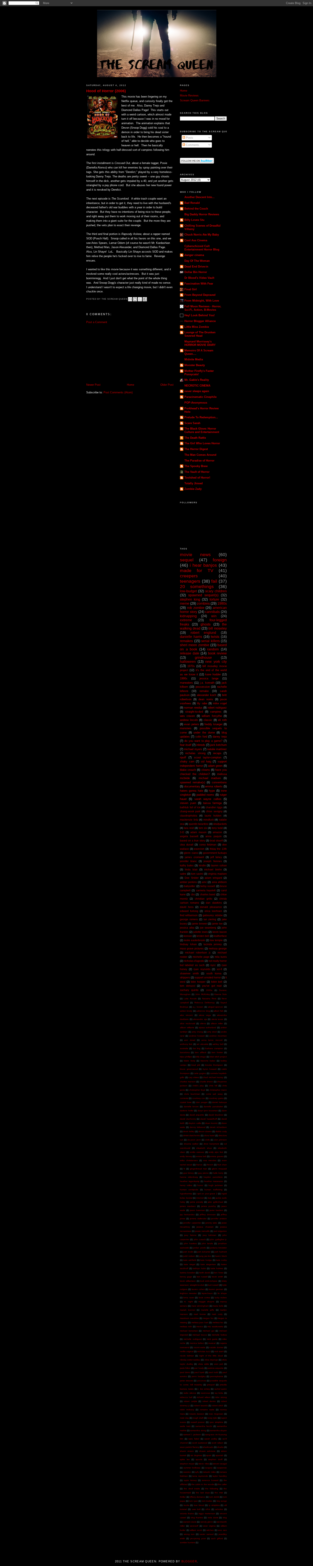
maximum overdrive (189, 1318)
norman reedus (193, 707)
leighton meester (188, 1293)
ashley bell (217, 1044)
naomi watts (199, 1347)
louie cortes (204, 1297)
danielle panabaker (213, 1106)
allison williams (187, 1027)
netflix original (186, 1351)
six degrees (196, 1455)
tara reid (189, 828)
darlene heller (187, 1110)
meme (184, 603)
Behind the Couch (196, 208)
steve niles (203, 1463)
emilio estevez (197, 1152)
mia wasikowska (215, 1326)
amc (204, 882)
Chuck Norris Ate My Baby (201, 234)
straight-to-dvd (194, 711)
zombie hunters (187, 1542)
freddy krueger (213, 724)
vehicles (219, 1509)
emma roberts (214, 786)
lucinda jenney (213, 944)
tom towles (207, 1501)
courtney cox (198, 1098)
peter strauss (186, 1380)
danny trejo (220, 736)
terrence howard (210, 1480)
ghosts (206, 624)
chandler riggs (214, 807)
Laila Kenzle (190, 998)
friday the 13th (218, 848)
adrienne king (203, 1011)
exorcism (199, 848)
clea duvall (186, 844)
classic (208, 720)
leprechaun (207, 1293)
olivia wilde (203, 1364)
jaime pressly (196, 1202)
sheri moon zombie (194, 645)
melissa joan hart (199, 1322)
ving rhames (197, 1517)
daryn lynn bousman (208, 1110)
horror (200, 1185)
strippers (185, 977)
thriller (183, 1497)
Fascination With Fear (198, 283)
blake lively (189, 1061)
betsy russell (207, 886)
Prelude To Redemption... (201, 417)
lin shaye (222, 1293)
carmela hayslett (205, 890)
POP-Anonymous (195, 402)
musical (211, 1343)
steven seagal (220, 1463)
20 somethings (197, 586)
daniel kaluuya (219, 1102)
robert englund (203, 632)
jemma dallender (198, 1218)
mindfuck (208, 819)
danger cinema (194, 255)
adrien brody (186, 1011)
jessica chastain (205, 1227)
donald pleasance (211, 907)
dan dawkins (214, 902)
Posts (189, 137)
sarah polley (210, 1439)
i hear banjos (203, 565)
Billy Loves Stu (194, 219)
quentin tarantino (198, 824)
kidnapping (188, 616)
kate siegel (189, 1264)
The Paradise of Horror (199, 460)
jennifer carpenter (192, 1223)
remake (204, 691)
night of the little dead (211, 1356)
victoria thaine (187, 1513)
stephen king (190, 599)
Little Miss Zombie (196, 326)
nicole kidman (187, 1356)
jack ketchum (218, 744)
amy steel (212, 1032)
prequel (211, 1384)
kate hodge (206, 1260)
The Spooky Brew (196, 466)
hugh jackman (215, 1185)
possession (203, 686)
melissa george (218, 948)
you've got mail (212, 985)
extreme (186, 620)
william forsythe (212, 716)
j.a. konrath (207, 682)
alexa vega (205, 1015)
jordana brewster (218, 1248)
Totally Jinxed (193, 483)
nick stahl (219, 1351)
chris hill (213, 1085)
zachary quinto (189, 990)
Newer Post (93, 384)
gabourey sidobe (213, 915)
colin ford (201, 736)
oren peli (218, 1364)
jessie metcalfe (202, 1231)
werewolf (194, 1526)
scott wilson (217, 1443)
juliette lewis (200, 931)
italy (210, 1198)
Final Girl (190, 289)
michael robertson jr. (198, 952)
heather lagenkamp (190, 1181)
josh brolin (188, 1252)
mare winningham (200, 1306)
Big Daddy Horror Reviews (201, 214)
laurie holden (213, 815)
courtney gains (216, 1098)
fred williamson (189, 915)
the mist (219, 1492)
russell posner (198, 1422)
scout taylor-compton (207, 757)
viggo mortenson (206, 1513)
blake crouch (188, 769)
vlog (225, 1517)
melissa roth (186, 1326)
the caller (222, 1484)
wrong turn (189, 1534)
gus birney (188, 1173)
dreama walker (191, 1144)
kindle (202, 865)
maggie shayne (206, 1301)
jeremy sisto (211, 1223)
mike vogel (220, 703)
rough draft (198, 1418)
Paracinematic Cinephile (200, 396)
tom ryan (193, 1501)
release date (189, 653)
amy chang (197, 1032)
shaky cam (187, 761)
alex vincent (186, 1015)
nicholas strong (195, 753)
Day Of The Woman (197, 260)
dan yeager (202, 1102)
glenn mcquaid (219, 1169)
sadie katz (185, 1426)
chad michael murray (213, 1077)
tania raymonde (200, 1476)
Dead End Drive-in (196, 266)
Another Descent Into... (199, 197)
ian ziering (210, 919)
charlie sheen (206, 1081)
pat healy (199, 1368)
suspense (222, 1468)
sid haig (206, 761)
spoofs (199, 1459)
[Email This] (130, 299)
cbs (193, 894)
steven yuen (188, 803)
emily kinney (186, 1156)
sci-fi (219, 969)
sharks (220, 1447)
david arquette (197, 1115)
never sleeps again (196, 391)
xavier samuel (207, 1534)
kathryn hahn (199, 1268)
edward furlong (189, 911)
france (199, 1164)
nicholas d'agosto (194, 960)
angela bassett (189, 836)
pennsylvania (216, 1376)
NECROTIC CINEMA (197, 385)
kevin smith (217, 1277)
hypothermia (186, 1193)
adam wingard (213, 877)
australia (184, 1048)
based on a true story (192, 840)
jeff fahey (216, 857)
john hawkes (190, 1243)
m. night (188, 1301)
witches (210, 1530)
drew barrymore (211, 1144)
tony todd (217, 828)
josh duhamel (203, 1252)
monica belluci (197, 1343)
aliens (203, 1023)
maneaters (186, 682)
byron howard (210, 1069)
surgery (208, 1468)
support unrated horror (208, 977)
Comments (192, 145)
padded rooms (205, 794)
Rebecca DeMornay (204, 1002)
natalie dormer (216, 1347)
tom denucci (187, 985)
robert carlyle (190, 1401)
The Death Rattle (195, 437)
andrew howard (197, 1036)
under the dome (204, 732)
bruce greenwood (189, 1069)
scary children (216, 591)
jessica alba (187, 927)
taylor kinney (190, 1480)
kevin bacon (219, 931)
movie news (195, 554)
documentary (192, 786)
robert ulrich (218, 1405)
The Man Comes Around (200, 454)
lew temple (216, 940)
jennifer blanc (188, 861)
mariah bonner (187, 1310)
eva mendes (209, 1160)
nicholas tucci (203, 1351)
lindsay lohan (188, 944)
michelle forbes (219, 1335)
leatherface (220, 936)
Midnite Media (193, 359)
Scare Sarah (192, 423)
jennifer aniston (219, 1218)
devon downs (205, 1131)
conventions (219, 782)
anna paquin (213, 836)
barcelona (185, 1052)
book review (217, 653)
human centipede (189, 1189)
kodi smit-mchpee (208, 1281)
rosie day (184, 1418)
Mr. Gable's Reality (196, 379)
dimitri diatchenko (191, 1135)
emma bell (201, 1156)
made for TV (196, 570)
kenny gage (186, 1277)
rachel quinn (220, 1389)
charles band (207, 894)
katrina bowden (187, 1272)
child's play (198, 1085)
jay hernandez (187, 1214)
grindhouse (203, 657)
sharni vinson (187, 1451)
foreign (220, 559)
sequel (187, 559)
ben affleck (200, 1052)
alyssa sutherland (207, 1027)
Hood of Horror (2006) (106, 91)
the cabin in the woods (202, 1484)
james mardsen (188, 1206)
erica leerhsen (213, 911)
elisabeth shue (204, 1148)
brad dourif (216, 840)
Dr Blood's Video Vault (199, 277)
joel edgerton (220, 1231)
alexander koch (206, 695)
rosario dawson (196, 1414)
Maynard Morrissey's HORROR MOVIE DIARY (200, 343)
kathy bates (187, 865)
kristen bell (203, 936)
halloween (188, 661)
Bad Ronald (192, 202)
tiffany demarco (197, 1497)
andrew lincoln (189, 720)
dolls (207, 1140)
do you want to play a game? (203, 740)
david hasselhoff (208, 1119)
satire (183, 873)
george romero (189, 919)
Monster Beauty (194, 365)
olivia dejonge (211, 1360)
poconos (201, 1380)
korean (188, 936)
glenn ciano (191, 852)
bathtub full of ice (190, 807)
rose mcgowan (216, 1414)
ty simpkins (214, 1505)
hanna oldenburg (189, 1177)
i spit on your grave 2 (206, 1193)
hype (212, 790)
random (213, 649)
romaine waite (207, 1409)
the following (211, 1488)
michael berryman (189, 1331)
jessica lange (209, 678)
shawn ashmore (207, 1451)
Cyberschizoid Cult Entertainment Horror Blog (201, 247)
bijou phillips (186, 1057)
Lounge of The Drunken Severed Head (199, 334)
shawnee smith (189, 973)
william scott (196, 1530)
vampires (215, 711)
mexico (199, 1326)
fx (184, 1169)
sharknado (208, 1447)
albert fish (218, 1011)
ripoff (183, 757)
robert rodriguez (217, 707)
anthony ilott (186, 1044)
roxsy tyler (212, 1418)
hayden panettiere (213, 1177)
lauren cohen (198, 1289)
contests (184, 1098)
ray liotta (219, 1393)
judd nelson (189, 1256)
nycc (213, 965)
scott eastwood (199, 1443)
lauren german (216, 1289)
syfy (197, 1472)
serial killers (210, 641)
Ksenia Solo (220, 994)
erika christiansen (189, 1160)
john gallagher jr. (218, 1239)
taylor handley (219, 1476)
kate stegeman (208, 1264)
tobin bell (217, 981)
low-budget (188, 591)
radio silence (190, 1393)
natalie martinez (217, 749)
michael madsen (210, 778)
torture (214, 599)
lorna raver (188, 1297)
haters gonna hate (191, 790)
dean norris (205, 699)
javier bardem (216, 1210)
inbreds (200, 744)
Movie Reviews (189, 95)
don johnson (220, 1140)
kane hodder (213, 674)
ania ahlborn (219, 882)
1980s (222, 603)
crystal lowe (186, 1102)
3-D (182, 832)
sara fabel (193, 1439)
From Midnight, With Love (201, 300)
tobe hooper (198, 981)
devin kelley (189, 1131)
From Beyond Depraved (199, 294)
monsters (185, 728)
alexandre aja (200, 1019)
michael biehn (213, 869)
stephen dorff (215, 1459)
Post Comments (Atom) (118, 392)
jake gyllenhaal (215, 1202)
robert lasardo (201, 1405)
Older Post (167, 384)
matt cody (217, 1314)
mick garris (212, 1339)
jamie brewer (199, 923)
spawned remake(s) (192, 782)
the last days (203, 1492)
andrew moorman (218, 1036)
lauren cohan (219, 865)
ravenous (205, 1393)
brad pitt (195, 1065)
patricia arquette (216, 1368)
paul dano (185, 1372)
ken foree (219, 1272)
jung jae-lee (205, 1256)
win (214, 616)
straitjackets (220, 824)
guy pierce (203, 1173)
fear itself (185, 744)
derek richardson (218, 1127)
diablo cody (221, 1131)
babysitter (189, 886)
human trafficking (213, 1189)
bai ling (196, 1048)
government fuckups (215, 852)
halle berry (218, 1173)
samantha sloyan (218, 1430)
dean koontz (211, 1123)
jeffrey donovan (208, 1214)
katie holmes (217, 1268)
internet (200, 1198)
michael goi (208, 1331)
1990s (183, 678)
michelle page (201, 956)
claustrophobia (188, 815)
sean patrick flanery (189, 1447)
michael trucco (199, 1335)
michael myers (193, 749)
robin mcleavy (187, 1409)
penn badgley (199, 1376)
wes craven (187, 716)
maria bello (218, 1306)
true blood (199, 1505)
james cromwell (194, 857)
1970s (191, 666)
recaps (217, 753)
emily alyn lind (216, 1152)
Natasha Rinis (209, 998)
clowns (205, 769)
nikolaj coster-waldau (190, 1360)
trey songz (222, 1501)
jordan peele (199, 1248)
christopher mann (218, 1090)
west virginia (209, 1526)
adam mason (198, 832)
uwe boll (196, 1509)
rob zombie (195, 608)
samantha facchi (203, 1426)
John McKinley (202, 994)
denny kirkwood (197, 1127)
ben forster (217, 1052)
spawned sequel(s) (203, 595)
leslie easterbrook (194, 940)
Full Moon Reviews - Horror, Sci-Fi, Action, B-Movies (202, 308)
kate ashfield (189, 1260)
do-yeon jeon (194, 1140)
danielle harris (191, 636)
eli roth (222, 720)
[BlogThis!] (135, 299)
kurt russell (213, 1285)
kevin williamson (188, 1281)
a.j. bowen (198, 1007)
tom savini (197, 873)
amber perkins (188, 882)
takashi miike (209, 1472)
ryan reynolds (202, 969)
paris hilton (185, 1368)
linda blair (191, 869)
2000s (209, 990)
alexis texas (217, 1019)
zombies (203, 603)
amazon (217, 832)
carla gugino (200, 1073)
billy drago (201, 1057)
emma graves (217, 1156)
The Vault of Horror (197, 471)
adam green (215, 765)
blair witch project (218, 1057)
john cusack (200, 1239)
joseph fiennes (213, 861)
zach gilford (217, 1538)
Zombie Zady (193, 488)
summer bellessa (192, 1468)
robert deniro (209, 1401)
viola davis (213, 1517)
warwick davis (189, 1522)
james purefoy (208, 1206)
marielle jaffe (207, 1310)
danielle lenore (191, 1106)
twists (215, 636)
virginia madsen (217, 873)
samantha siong (198, 1430)
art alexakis (202, 1044)
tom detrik (214, 1497)
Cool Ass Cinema (195, 240)
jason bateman (197, 1210)
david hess (187, 907)
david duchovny (188, 1119)
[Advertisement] (118, 353)
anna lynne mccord (212, 1040)
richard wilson (204, 1397)
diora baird (209, 1135)
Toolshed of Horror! (197, 477)
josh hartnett (220, 1252)
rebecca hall (186, 1397)
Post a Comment (96, 322)
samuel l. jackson (192, 1434)
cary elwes (193, 1077)
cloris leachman (192, 1094)
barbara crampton (214, 1048)
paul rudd (213, 1372)
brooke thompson (214, 1065)
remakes (186, 641)
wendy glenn (206, 1522)
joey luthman (209, 1235)
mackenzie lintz (189, 819)
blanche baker (208, 1061)
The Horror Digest (196, 449)
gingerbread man (198, 1169)
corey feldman (208, 844)
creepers (189, 575)
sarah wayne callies (207, 799)
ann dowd (189, 1040)
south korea (213, 973)
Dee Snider (192, 877)
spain (208, 1455)
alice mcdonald (187, 1023)
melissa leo (218, 1322)
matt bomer (200, 1314)
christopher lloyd (197, 1090)
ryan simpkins (216, 1422)
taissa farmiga (212, 803)
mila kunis (221, 956)
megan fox (208, 1318)
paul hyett (199, 1372)
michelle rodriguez (193, 1339)
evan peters (191, 724)
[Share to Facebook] (145, 299)
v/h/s (207, 1509)
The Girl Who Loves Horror (202, 443)
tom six (203, 828)
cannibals (212, 612)
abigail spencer (215, 1007)
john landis (207, 1243)
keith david (204, 1272)
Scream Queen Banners (195, 100)
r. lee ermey (204, 1389)
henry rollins (186, 1185)
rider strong (221, 1397)
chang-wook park (190, 811)
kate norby (221, 1260)
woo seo (222, 1530)
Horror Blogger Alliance (200, 321)
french (210, 1164)
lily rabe (202, 703)
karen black (221, 1256)
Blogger (189, 1561)
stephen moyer (187, 1463)
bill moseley (217, 628)
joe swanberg (208, 927)
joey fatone (190, 1235)
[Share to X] (140, 299)
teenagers (190, 581)
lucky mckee (221, 1297)
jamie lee (217, 923)
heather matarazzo (213, 1181)
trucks (186, 1505)
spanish (219, 1455)
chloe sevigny (214, 811)
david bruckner (215, 1115)
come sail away (214, 1094)
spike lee (185, 1459)
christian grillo (203, 898)
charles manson (188, 1081)
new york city (216, 661)
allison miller (217, 1023)
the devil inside (192, 1488)
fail (214, 581)
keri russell (202, 1277)
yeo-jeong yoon (198, 1538)
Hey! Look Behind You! (199, 315)
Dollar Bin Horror (195, 272)
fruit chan (222, 1164)
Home (130, 384)
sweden (187, 1472)
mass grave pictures (192, 948)
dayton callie (195, 1123)
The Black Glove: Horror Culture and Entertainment (201, 430)
